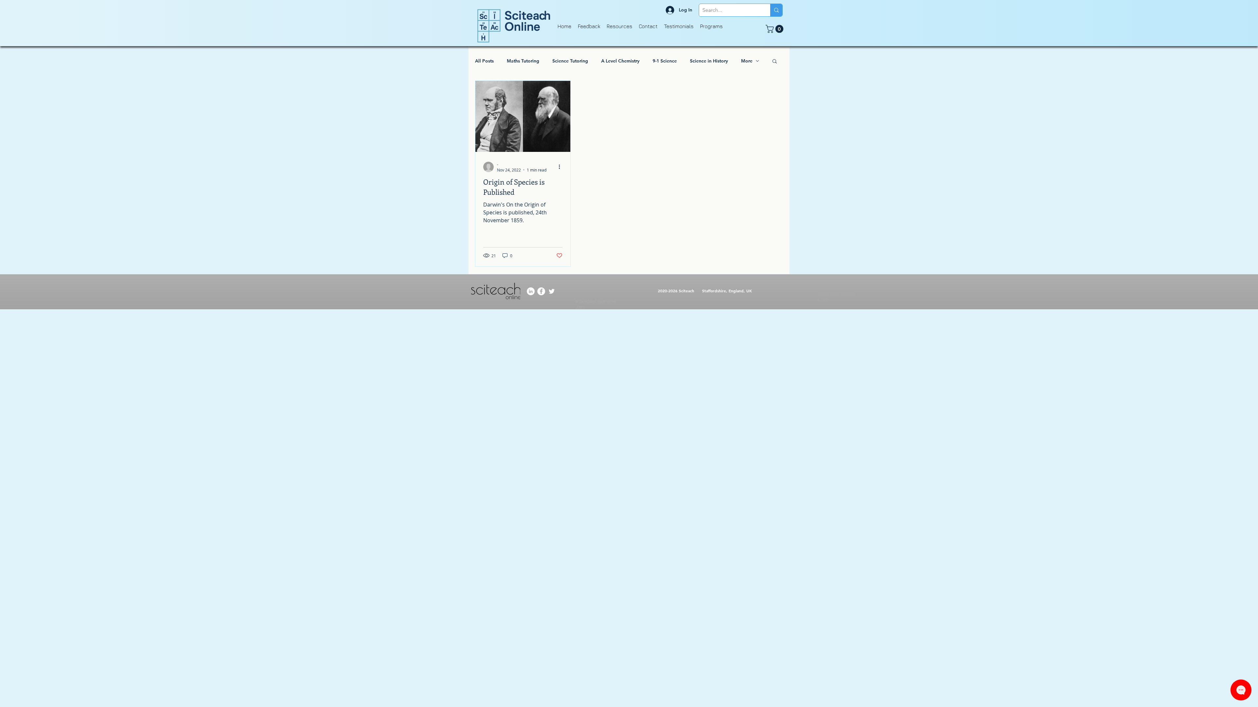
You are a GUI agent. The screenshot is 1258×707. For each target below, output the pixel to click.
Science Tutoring (570, 61)
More (747, 61)
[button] (775, 29)
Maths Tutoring (523, 61)
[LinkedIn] (531, 291)
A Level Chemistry (620, 61)
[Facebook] (541, 291)
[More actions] (561, 167)
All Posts (484, 61)
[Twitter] (552, 291)
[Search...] (776, 10)
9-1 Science (665, 61)
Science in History (709, 61)
